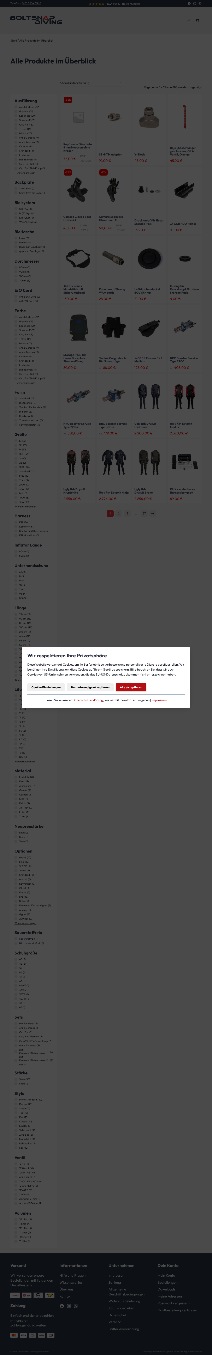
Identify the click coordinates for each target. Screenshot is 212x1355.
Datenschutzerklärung (87, 700)
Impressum (159, 700)
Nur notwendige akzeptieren (90, 687)
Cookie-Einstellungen (46, 687)
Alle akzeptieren (131, 687)
